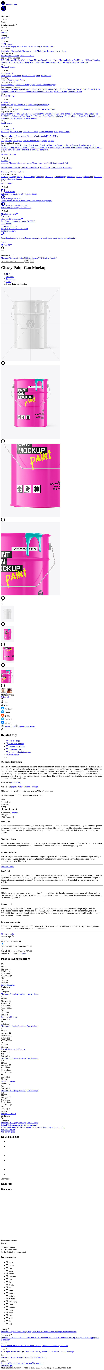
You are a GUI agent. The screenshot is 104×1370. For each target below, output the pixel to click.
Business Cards (16, 131)
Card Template (22, 150)
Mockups (4, 994)
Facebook (5, 1363)
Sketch (38, 85)
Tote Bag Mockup (69, 62)
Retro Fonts (20, 118)
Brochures (5, 131)
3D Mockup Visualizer (10, 55)
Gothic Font (93, 114)
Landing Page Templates (38, 150)
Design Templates (29, 1332)
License (4, 33)
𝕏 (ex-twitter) (37, 1363)
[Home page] (7, 274)
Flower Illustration (34, 91)
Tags (59, 1346)
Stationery (45, 46)
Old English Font (48, 114)
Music (23, 167)
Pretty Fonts (89, 116)
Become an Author (8, 1357)
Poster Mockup (60, 60)
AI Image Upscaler (9, 1351)
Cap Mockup (18, 62)
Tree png (11, 179)
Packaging (12, 46)
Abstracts (12, 163)
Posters (13, 136)
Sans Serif (9, 105)
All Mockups (6, 44)
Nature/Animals (13, 167)
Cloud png (40, 177)
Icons (38, 75)
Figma (32, 85)
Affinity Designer (48, 85)
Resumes (31, 136)
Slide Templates (21, 145)
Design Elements (8, 91)
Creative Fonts (49, 109)
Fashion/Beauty (32, 163)
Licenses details (7, 867)
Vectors (8, 75)
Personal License (8, 985)
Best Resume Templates (38, 145)
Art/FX (10, 172)
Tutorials (24, 1346)
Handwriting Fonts (35, 105)
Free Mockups (60, 51)
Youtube (12, 1363)
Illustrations (16, 75)
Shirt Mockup (6, 62)
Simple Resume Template (76, 145)
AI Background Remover (43, 1351)
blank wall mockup (16, 744)
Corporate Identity (46, 131)
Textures (31, 75)
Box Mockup (42, 62)
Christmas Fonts (62, 116)
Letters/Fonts (19, 172)
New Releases (48, 51)
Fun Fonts (52, 116)
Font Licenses (6, 123)
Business (42, 163)
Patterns (25, 75)
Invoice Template (8, 145)
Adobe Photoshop (8, 85)
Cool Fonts (15, 114)
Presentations (21, 136)
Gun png (80, 177)
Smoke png (98, 177)
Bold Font (30, 116)
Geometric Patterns (74, 89)
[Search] (27, 261)
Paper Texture (88, 89)
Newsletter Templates (38, 147)
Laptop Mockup (30, 62)
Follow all (5, 697)
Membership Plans (8, 1337)
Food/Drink (51, 163)
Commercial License (9, 1017)
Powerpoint (17, 141)
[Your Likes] (2, 245)
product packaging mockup (19, 752)
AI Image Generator (25, 1351)
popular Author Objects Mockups (24, 787)
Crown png (49, 177)
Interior (4, 167)
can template (13, 755)
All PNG (4, 161)
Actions (4, 80)
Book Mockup (47, 60)
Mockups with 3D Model (32, 51)
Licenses (85, 1337)
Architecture (67, 167)
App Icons (33, 89)
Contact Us (16, 1346)
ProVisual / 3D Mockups (64, 1351)
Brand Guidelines (49, 1346)
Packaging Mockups (18, 994)
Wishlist (44, 1332)
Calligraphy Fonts (19, 116)
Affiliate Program (23, 1357)
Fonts (19, 1332)
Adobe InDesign (34, 141)
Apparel (4, 46)
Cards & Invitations (30, 131)
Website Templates (55, 147)
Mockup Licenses (8, 67)
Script (24, 105)
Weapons (4, 163)
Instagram (28, 1363)
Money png (88, 177)
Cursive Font (26, 114)
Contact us (22, 953)
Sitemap (64, 1346)
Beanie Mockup (54, 62)
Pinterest (20, 1363)
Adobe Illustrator (22, 85)
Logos (67, 131)
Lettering (14, 109)
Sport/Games (45, 167)
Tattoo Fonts (70, 114)
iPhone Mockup (34, 60)
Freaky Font (6, 114)
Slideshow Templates (56, 145)
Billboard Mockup (92, 60)
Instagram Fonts (81, 114)
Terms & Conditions (60, 1337)
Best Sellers (5, 51)
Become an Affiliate (26, 727)
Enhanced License (8, 1113)
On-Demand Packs (44, 1337)
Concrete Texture (75, 91)
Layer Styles (20, 80)
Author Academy (35, 1346)
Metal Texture (47, 91)
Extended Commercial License (13, 1049)
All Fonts (4, 102)
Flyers (61, 131)
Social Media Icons (21, 89)
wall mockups (14, 741)
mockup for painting (16, 746)
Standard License (8, 1081)
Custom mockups (27, 55)
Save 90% (5, 38)
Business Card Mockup (75, 60)
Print (51, 46)
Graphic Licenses (8, 96)
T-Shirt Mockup (7, 60)
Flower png (71, 177)
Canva (25, 141)
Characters (21, 163)
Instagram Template (91, 147)
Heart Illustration (60, 91)
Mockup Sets (16, 51)
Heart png (5, 177)
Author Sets (16, 782)
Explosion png (60, 177)
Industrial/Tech (62, 163)
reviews (15, 812)
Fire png (20, 177)
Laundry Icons (7, 89)
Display (46, 105)
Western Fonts (31, 118)
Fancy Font (36, 114)
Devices (27, 46)
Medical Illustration (45, 89)
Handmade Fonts (36, 109)
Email (56, 131)
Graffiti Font (6, 116)
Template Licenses (8, 154)
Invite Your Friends (38, 1357)
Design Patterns (60, 89)
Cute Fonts (60, 114)
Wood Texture (21, 91)
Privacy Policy (75, 1337)
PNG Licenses (7, 183)
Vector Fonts (23, 109)
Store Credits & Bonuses (26, 1337)
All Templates (6, 129)
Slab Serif (18, 105)
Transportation (56, 167)
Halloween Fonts (76, 116)
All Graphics (6, 73)
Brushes (11, 80)
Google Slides (6, 141)
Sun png (19, 179)
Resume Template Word (72, 147)
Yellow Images (7, 1365)
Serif (3, 105)
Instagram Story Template (19, 147)
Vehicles (20, 46)
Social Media (40, 136)
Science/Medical (32, 167)
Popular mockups (69, 1332)
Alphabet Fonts (41, 116)
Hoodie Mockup (21, 60)
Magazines (5, 136)
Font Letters (10, 118)
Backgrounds (46, 75)
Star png (13, 177)
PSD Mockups (82, 62)
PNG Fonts (5, 109)
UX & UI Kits (52, 136)
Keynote (51, 141)
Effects (97, 89)
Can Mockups (32, 994)
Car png (4, 179)
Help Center (6, 1346)
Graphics (13, 1332)
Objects (4, 172)
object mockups (14, 749)
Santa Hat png (29, 177)
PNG (39, 1332)
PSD (3, 75)
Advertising (35, 46)
